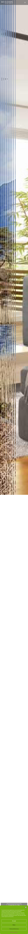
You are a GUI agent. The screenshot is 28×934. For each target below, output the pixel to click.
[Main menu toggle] (25, 2)
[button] (26, 907)
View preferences (14, 929)
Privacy (11, 932)
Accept (14, 921)
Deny (14, 925)
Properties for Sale (14, 905)
